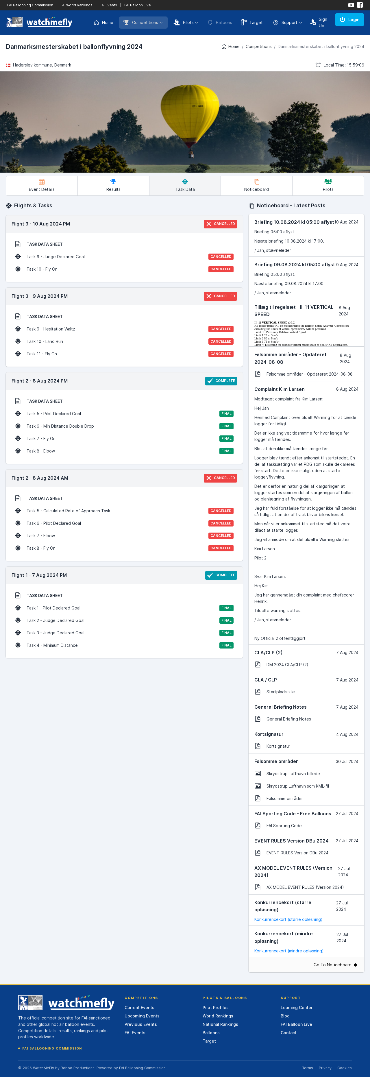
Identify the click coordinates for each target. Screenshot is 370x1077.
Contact (289, 1032)
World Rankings (218, 1015)
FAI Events (108, 5)
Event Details (42, 189)
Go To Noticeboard (333, 964)
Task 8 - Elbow (129, 450)
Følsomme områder (285, 798)
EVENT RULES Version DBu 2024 (297, 852)
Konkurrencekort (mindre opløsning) (289, 950)
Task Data (185, 189)
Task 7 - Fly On (129, 438)
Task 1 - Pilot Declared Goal (129, 607)
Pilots (188, 22)
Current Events (139, 1007)
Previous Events (141, 1024)
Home (107, 22)
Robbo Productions (78, 1068)
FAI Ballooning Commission (30, 5)
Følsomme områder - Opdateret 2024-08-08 (310, 374)
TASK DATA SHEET (45, 244)
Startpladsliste (281, 691)
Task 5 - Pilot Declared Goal (129, 413)
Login (354, 19)
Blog (285, 1015)
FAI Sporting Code (284, 825)
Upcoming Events (142, 1015)
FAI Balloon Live (137, 5)
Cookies (344, 1068)
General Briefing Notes (289, 718)
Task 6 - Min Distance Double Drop (129, 426)
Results (113, 189)
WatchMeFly (43, 1068)
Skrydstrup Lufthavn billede (293, 773)
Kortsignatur (278, 746)
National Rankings (220, 1024)
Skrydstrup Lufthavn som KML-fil (298, 786)
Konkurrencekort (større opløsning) (288, 919)
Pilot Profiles (216, 1007)
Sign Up (323, 22)
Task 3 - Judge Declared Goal (129, 632)
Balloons (211, 1032)
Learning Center (296, 1007)
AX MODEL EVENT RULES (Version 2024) (305, 887)
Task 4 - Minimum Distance (129, 645)
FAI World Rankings (76, 5)
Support (289, 22)
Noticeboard (256, 189)
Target (256, 22)
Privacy (325, 1068)
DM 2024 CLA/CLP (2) (287, 664)
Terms (307, 1068)
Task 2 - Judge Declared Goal (129, 620)
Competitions (145, 22)
